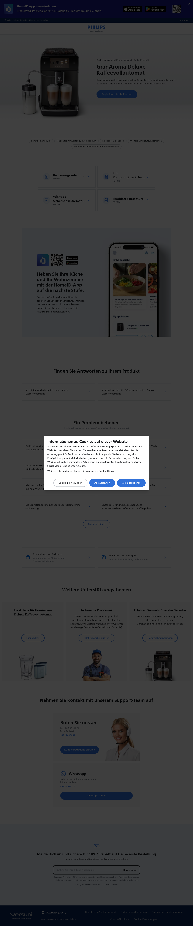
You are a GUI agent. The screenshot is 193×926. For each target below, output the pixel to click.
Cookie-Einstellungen (70, 483)
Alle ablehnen (102, 483)
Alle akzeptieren (131, 483)
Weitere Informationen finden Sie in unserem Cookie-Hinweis (81, 471)
